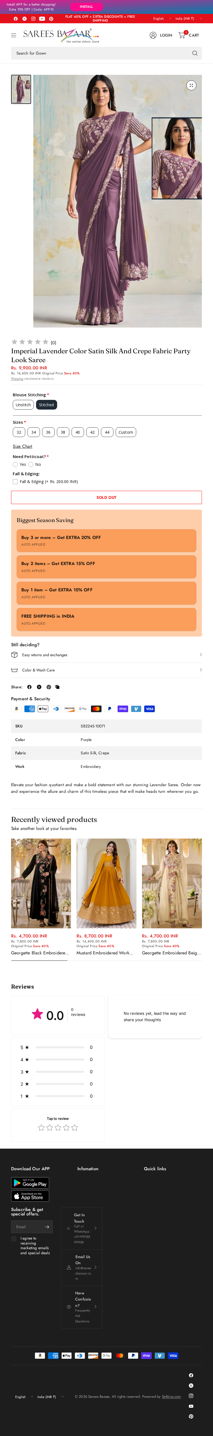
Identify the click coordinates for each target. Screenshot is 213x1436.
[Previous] (11, 899)
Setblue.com (171, 1396)
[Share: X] (39, 687)
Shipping (17, 378)
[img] (30, 343)
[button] (58, 1047)
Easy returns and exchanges (44, 655)
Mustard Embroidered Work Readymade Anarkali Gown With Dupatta (103, 952)
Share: (16, 687)
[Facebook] (15, 18)
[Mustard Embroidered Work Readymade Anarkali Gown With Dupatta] (106, 883)
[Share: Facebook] (29, 687)
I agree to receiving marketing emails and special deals (35, 1245)
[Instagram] (33, 18)
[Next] (202, 899)
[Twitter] (24, 18)
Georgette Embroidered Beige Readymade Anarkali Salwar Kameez (170, 952)
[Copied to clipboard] (57, 687)
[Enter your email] (47, 1226)
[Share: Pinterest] (48, 687)
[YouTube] (42, 18)
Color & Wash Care (38, 670)
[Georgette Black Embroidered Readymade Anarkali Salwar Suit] (41, 883)
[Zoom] (191, 85)
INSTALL (86, 6)
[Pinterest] (51, 18)
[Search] (195, 53)
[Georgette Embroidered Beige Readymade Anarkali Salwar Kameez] (172, 883)
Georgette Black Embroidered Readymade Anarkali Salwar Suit (39, 952)
